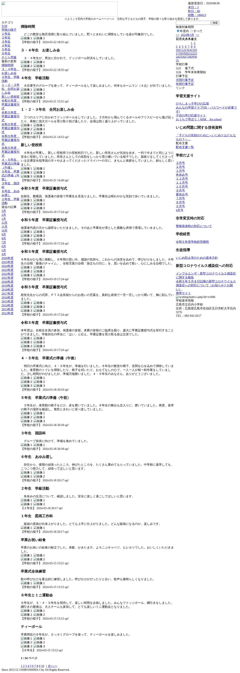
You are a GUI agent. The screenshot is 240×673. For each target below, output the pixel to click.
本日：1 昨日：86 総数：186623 (197, 11)
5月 (4, 250)
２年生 (6, 37)
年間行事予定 (185, 84)
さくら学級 (9, 57)
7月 (4, 242)
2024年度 (8, 266)
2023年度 (8, 270)
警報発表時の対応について (194, 226)
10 (42, 666)
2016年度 (8, 297)
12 (183, 50)
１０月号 (182, 186)
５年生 (6, 49)
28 (189, 56)
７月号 (180, 198)
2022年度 (8, 273)
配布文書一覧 (185, 147)
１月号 (180, 170)
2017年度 (8, 293)
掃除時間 (8, 65)
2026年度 (8, 258)
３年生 (6, 41)
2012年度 (8, 313)
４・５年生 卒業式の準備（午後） (11, 163)
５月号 (180, 206)
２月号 (180, 166)
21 (189, 53)
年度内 (184, 31)
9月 (4, 234)
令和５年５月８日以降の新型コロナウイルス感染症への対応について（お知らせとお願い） (206, 285)
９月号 (180, 190)
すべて (198, 31)
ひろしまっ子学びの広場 (192, 103)
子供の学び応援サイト (191, 115)
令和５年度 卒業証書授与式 (11, 104)
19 (183, 53)
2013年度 (8, 309)
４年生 (6, 45)
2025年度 (8, 262)
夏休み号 (182, 194)
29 (192, 56)
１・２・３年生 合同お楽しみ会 (11, 88)
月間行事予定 (185, 80)
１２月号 (182, 178)
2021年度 (8, 277)
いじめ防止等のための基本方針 (197, 257)
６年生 (6, 53)
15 (192, 50)
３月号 (180, 162)
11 (180, 50)
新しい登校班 (11, 96)
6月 (4, 246)
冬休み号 (182, 174)
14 (189, 50)
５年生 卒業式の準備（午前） (11, 175)
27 (186, 56)
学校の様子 (9, 29)
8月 (4, 238)
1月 (4, 218)
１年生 (6, 33)
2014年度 (8, 305)
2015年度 (8, 301)
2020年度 (8, 281)
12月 (5, 222)
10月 (5, 230)
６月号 (180, 202)
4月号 (179, 210)
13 (186, 50)
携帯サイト (183, 293)
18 (180, 53)
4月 (4, 254)
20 (186, 53)
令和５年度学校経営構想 (192, 241)
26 (183, 56)
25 (180, 56)
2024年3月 (187, 35)
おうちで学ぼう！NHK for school (198, 119)
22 (192, 53)
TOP (4, 26)
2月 (4, 214)
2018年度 (8, 289)
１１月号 (182, 182)
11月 (5, 226)
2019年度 (8, 285)
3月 (4, 210)
